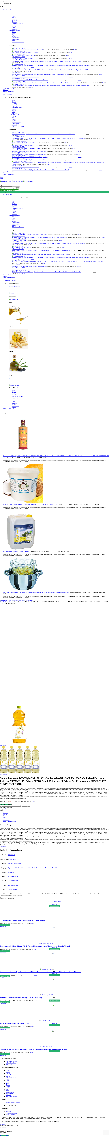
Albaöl (13, 16)
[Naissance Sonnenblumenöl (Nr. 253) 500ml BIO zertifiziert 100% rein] (18, 78)
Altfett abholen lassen (11, 1063)
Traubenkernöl (15, 39)
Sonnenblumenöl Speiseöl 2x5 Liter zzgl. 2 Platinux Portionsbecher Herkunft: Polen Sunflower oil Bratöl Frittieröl (41, 250)
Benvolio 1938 (12, 859)
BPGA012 (11, 872)
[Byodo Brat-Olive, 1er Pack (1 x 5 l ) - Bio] (19, 141)
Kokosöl (8, 1082)
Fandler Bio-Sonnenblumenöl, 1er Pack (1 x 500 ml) (25, 58)
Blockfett (14, 19)
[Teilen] (3, 1127)
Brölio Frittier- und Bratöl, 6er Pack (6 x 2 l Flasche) (25, 52)
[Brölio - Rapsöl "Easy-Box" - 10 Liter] (18, 246)
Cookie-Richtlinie (10, 1114)
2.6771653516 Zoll (13, 880)
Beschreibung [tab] (6, 820)
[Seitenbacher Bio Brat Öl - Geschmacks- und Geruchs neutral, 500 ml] (18, 149)
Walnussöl (14, 40)
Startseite (2, 602)
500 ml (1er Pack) (12, 889)
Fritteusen (14, 22)
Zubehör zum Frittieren (18, 42)
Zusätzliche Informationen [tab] (9, 821)
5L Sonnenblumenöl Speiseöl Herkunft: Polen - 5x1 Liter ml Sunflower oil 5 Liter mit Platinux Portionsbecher (40, 237)
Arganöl (14, 17)
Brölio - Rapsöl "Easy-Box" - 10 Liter (22, 247)
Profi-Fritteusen (9, 1064)
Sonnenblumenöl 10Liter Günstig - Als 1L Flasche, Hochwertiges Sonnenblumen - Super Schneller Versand (35, 946)
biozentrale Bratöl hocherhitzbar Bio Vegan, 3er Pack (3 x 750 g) (21, 997)
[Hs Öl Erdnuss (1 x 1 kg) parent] (19, 239)
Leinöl (13, 27)
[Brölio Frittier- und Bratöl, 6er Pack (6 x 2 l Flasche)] (18, 51)
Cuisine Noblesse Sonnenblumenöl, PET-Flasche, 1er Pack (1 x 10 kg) (30, 157)
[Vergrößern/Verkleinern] (0, 1127)
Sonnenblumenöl (16, 37)
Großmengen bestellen (11, 1061)
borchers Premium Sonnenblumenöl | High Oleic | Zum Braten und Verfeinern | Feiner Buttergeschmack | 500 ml (40, 74)
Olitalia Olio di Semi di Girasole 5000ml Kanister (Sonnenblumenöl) (29, 266)
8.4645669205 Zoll (13, 876)
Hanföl (13, 24)
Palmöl (13, 33)
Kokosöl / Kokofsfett (17, 396)
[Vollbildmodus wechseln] (2, 1127)
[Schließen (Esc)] (5, 1127)
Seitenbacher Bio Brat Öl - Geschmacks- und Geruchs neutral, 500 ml (29, 151)
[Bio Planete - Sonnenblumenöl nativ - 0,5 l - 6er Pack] (18, 75)
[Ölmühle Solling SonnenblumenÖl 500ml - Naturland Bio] (18, 147)
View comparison (4, 1135)
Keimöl (14, 26)
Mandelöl (14, 29)
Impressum (8, 1111)
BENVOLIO (11, 855)
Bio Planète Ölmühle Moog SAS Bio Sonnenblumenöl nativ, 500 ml (29, 154)
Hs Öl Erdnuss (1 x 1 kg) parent (20, 240)
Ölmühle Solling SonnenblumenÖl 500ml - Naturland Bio (26, 148)
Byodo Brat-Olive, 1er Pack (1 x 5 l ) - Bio (23, 142)
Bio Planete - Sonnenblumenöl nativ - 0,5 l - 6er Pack (25, 77)
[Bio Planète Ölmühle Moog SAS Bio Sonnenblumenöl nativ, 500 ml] (19, 152)
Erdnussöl (14, 20)
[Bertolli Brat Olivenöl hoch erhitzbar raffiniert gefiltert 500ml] (18, 48)
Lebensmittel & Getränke (14, 863)
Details (74, 49)
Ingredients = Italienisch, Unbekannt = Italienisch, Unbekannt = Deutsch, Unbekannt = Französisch (33, 868)
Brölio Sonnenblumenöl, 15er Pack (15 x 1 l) (23, 55)
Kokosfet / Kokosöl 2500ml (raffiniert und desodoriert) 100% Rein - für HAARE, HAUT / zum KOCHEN (30, 504)
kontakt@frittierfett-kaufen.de (13, 1102)
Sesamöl (14, 36)
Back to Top (3, 1124)
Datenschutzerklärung (11, 1113)
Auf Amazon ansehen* (6, 804)
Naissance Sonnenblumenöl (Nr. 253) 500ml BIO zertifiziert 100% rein (30, 80)
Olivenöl (14, 32)
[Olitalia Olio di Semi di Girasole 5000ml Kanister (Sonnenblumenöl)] (18, 264)
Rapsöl (13, 34)
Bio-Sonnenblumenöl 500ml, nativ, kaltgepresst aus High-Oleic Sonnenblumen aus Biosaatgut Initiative (34, 1049)
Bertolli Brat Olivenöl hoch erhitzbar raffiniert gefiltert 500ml (27, 49)
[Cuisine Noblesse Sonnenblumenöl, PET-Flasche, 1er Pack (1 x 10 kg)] (18, 155)
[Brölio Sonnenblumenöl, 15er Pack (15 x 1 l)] (18, 54)
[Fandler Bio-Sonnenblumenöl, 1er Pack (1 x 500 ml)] (18, 57)
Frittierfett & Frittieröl (17, 23)
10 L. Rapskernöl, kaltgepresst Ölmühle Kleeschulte (16, 551)
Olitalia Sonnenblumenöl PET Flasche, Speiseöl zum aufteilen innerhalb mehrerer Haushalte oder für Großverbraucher (42, 82)
